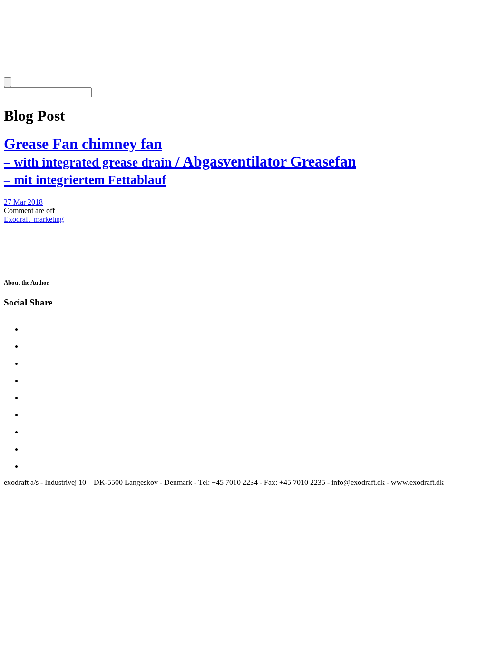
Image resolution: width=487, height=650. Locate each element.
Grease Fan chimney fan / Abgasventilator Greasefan (180, 161)
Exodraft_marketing (34, 219)
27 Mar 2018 (23, 202)
